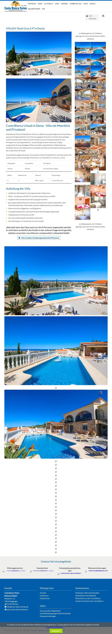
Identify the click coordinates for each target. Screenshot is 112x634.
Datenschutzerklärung (54, 627)
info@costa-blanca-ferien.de (17, 607)
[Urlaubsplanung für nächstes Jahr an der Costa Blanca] (70, 573)
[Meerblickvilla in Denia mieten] (39, 122)
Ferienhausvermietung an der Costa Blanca (15, 6)
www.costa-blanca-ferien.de (17, 609)
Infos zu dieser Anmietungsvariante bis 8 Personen (40, 238)
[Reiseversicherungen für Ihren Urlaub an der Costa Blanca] (97, 570)
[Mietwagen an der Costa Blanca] (15, 570)
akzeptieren (56, 631)
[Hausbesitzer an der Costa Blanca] (42, 570)
